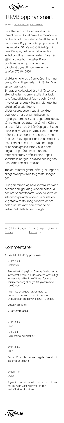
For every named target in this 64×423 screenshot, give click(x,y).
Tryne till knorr (36, 24)
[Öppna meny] (53, 7)
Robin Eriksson (21, 24)
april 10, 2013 (14, 261)
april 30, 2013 (14, 371)
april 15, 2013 (14, 346)
